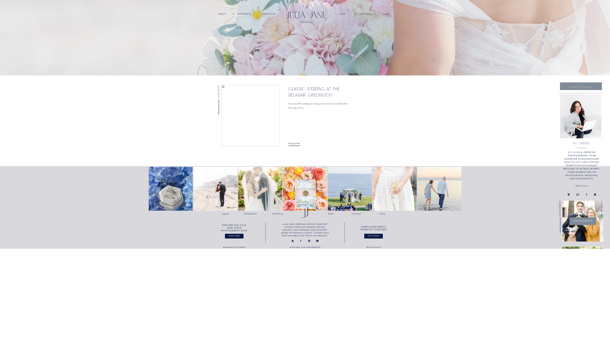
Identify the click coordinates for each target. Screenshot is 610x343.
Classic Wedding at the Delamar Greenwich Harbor (314, 95)
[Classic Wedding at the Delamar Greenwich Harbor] (250, 115)
